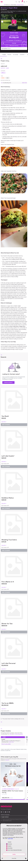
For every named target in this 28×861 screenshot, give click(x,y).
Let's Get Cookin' (8, 456)
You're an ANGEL (8, 703)
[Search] (16, 2)
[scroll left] (2, 22)
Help (11, 734)
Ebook (6, 48)
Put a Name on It (8, 582)
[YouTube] (5, 812)
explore (7, 760)
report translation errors (6, 820)
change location (20, 4)
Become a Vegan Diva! (9, 8)
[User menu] (24, 2)
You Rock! (5, 416)
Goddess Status (8, 498)
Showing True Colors (9, 540)
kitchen (3, 77)
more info (3, 68)
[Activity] (22, 1)
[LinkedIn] (9, 812)
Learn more (11, 742)
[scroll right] (26, 22)
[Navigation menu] (26, 1)
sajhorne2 (4, 9)
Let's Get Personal (8, 663)
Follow (14, 43)
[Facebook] (1, 812)
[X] (3, 812)
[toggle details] (24, 799)
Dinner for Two (7, 624)
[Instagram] (7, 812)
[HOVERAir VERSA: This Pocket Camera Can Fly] (13, 774)
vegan (7, 77)
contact (7, 68)
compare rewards (8, 382)
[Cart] (19, 2)
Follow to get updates (6, 744)
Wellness (3, 72)
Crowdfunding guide (18, 734)
